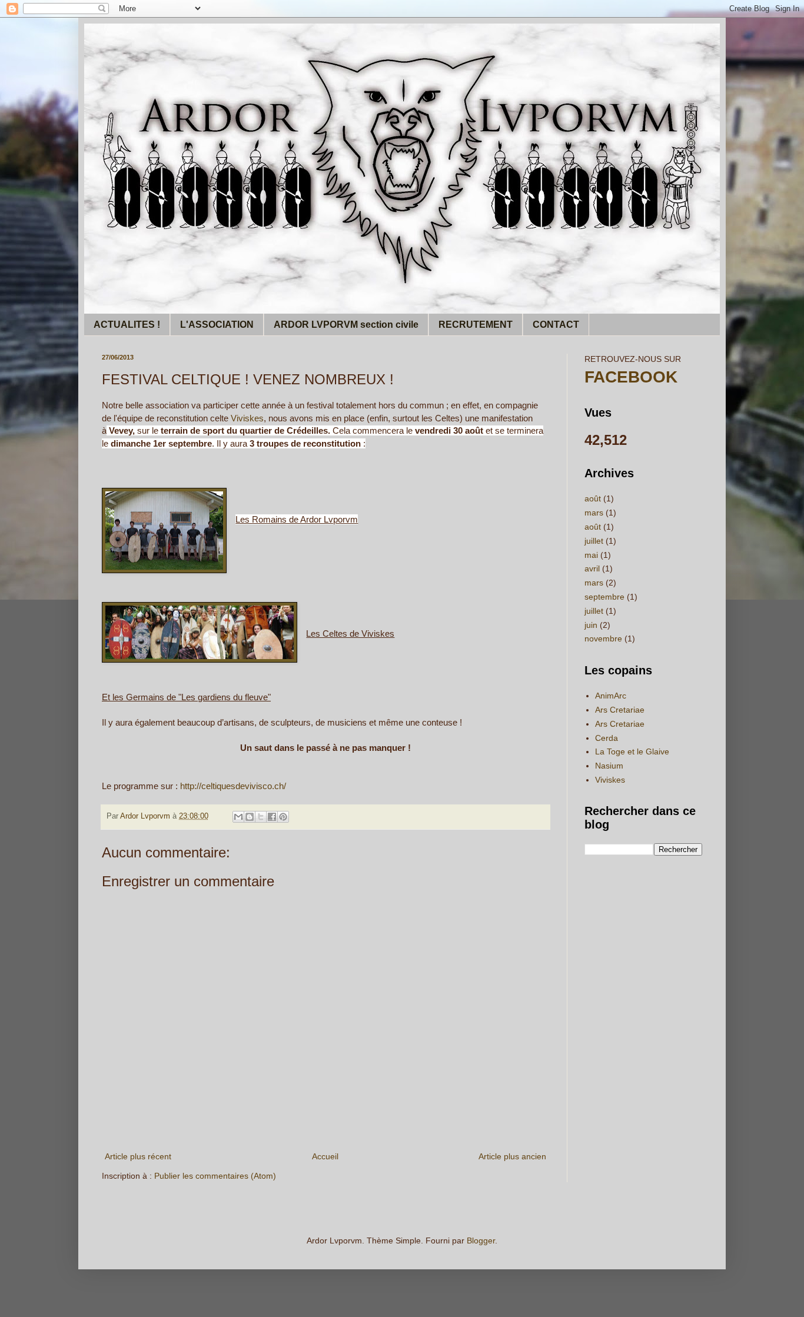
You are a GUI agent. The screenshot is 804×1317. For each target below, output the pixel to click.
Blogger (481, 1240)
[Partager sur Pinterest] (283, 817)
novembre (603, 638)
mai (591, 555)
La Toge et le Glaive (632, 751)
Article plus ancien (512, 1156)
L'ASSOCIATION (217, 325)
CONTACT (556, 325)
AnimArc (610, 695)
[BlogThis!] (249, 817)
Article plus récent (138, 1156)
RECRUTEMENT (475, 325)
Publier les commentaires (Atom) (215, 1175)
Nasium (609, 765)
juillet (593, 541)
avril (592, 568)
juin (590, 625)
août (592, 498)
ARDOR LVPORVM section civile (346, 325)
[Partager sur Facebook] (272, 817)
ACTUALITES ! (127, 325)
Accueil (325, 1156)
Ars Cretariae (619, 709)
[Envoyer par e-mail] (238, 817)
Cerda (606, 738)
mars (593, 512)
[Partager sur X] (261, 817)
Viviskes (247, 418)
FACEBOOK (630, 377)
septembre (604, 596)
